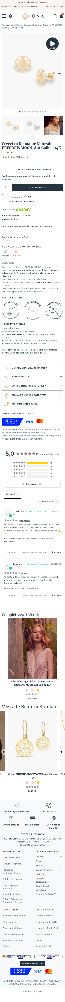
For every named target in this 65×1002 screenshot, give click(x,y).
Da (6, 240)
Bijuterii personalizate (43, 880)
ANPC (39, 940)
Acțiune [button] (12, 552)
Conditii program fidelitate (11, 887)
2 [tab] (22, 111)
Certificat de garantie (13, 934)
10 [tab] (42, 111)
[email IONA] (16, 806)
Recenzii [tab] (10, 494)
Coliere (39, 856)
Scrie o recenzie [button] (34, 484)
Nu (13, 240)
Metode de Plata (44, 915)
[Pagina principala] (32, 16)
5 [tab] (30, 111)
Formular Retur (32, 963)
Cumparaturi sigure (13, 928)
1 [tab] (20, 111)
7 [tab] (35, 111)
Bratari (39, 865)
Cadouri (40, 874)
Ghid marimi (9, 922)
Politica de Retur (44, 934)
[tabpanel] (32, 71)
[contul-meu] (10, 16)
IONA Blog (41, 890)
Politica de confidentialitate (11, 871)
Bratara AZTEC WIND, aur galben (21, 588)
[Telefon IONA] (48, 806)
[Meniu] (4, 16)
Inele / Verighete (44, 870)
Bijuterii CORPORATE (46, 894)
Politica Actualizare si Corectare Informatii (13, 900)
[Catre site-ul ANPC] (17, 956)
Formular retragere (32, 991)
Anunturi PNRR (43, 946)
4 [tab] (27, 111)
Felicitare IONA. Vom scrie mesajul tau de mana (27, 226)
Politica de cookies (12, 879)
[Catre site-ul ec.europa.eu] (48, 956)
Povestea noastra (11, 857)
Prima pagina (8, 25)
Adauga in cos (38, 187)
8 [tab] (37, 111)
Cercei (19, 25)
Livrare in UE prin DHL (47, 928)
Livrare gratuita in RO (46, 922)
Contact (7, 946)
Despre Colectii (43, 886)
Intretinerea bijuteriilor (14, 915)
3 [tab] (25, 111)
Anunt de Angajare (12, 894)
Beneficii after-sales (13, 940)
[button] (53, 552)
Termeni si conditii (12, 863)
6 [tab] (32, 111)
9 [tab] (40, 111)
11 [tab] (45, 111)
